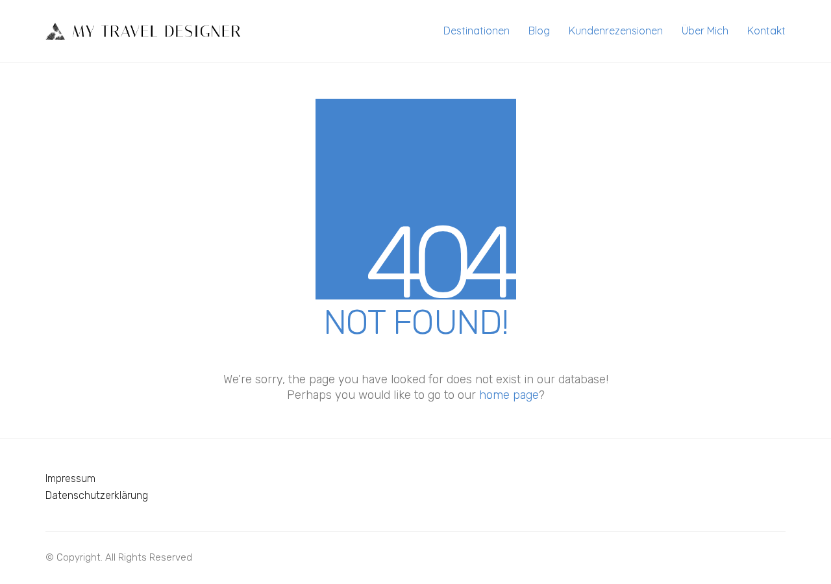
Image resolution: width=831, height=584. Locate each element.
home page (509, 395)
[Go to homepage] (142, 31)
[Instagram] (773, 555)
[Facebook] (740, 555)
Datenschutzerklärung (96, 495)
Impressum (70, 478)
